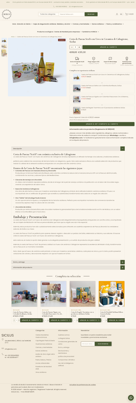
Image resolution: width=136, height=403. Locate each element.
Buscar (91, 14)
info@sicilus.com (77, 6)
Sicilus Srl (76, 310)
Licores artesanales (42, 363)
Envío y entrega (63, 347)
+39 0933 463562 (61, 6)
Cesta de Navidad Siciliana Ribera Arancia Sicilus (111, 313)
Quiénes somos (63, 335)
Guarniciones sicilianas (44, 344)
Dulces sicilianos (41, 351)
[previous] (12, 67)
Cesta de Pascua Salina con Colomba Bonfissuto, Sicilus (22, 313)
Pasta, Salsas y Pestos (43, 360)
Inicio (13, 37)
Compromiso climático (66, 360)
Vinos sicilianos (41, 372)
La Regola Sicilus (64, 338)
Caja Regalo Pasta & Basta (45, 341)
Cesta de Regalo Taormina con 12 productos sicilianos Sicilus (82, 313)
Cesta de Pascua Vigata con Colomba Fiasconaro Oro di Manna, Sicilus (51, 313)
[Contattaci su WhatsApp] (131, 398)
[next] (63, 67)
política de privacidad (66, 356)
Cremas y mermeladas (44, 347)
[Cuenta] (117, 14)
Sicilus (16, 310)
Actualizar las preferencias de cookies (82, 385)
